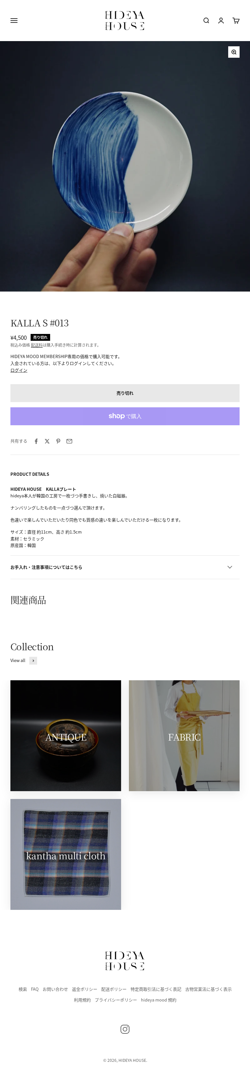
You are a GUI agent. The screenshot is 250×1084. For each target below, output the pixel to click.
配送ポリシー (114, 989)
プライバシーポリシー (116, 1000)
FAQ (35, 989)
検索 (23, 989)
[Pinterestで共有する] (58, 441)
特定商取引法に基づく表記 (156, 989)
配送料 (37, 345)
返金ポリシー (84, 989)
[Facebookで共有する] (36, 441)
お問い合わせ (55, 989)
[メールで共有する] (69, 441)
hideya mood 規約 (158, 1000)
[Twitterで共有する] (47, 441)
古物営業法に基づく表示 (208, 989)
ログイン (18, 370)
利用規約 (82, 1000)
